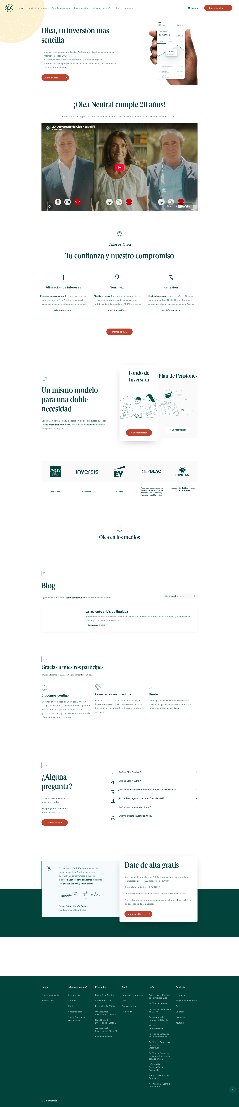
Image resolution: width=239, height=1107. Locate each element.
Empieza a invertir (50, 995)
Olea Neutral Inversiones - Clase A (105, 1013)
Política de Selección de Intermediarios (159, 1035)
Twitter (179, 1006)
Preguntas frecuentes (186, 1000)
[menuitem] (21, 8)
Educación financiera (132, 995)
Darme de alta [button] (51, 77)
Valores (72, 1000)
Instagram (181, 1017)
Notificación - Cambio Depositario (159, 1085)
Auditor (119, 491)
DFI (177, 900)
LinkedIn (180, 1011)
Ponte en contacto (50, 812)
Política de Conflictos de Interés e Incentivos (159, 1045)
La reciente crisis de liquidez (106, 611)
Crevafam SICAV (103, 1000)
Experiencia (74, 995)
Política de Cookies (158, 1003)
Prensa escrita (129, 1006)
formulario (173, 708)
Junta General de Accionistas (76, 1018)
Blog (117, 8)
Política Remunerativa (156, 1027)
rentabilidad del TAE (136, 880)
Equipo (71, 1006)
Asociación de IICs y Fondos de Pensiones (184, 489)
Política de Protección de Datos (160, 1010)
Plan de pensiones (60, 8)
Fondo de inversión (37, 8)
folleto (186, 900)
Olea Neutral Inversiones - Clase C (105, 1021)
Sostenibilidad (81, 8)
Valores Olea (47, 1000)
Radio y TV (127, 1011)
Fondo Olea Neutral (105, 995)
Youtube (180, 1022)
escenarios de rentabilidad (141, 903)
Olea (124, 1000)
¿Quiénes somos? (101, 8)
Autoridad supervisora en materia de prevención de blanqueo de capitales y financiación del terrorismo (151, 491)
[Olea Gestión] (11, 8)
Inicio (20, 8)
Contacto (128, 8)
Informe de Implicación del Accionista (156, 1067)
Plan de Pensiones (104, 1036)
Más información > (63, 310)
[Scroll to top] (232, 1089)
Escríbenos (181, 995)
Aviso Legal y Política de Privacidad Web (159, 996)
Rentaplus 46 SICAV (105, 1006)
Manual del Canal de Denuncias (159, 1077)
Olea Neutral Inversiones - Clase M (106, 1029)
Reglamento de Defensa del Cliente (158, 1018)
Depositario (87, 491)
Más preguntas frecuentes (54, 808)
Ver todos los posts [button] (174, 596)
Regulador (55, 491)
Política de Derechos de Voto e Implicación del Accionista (160, 1056)
